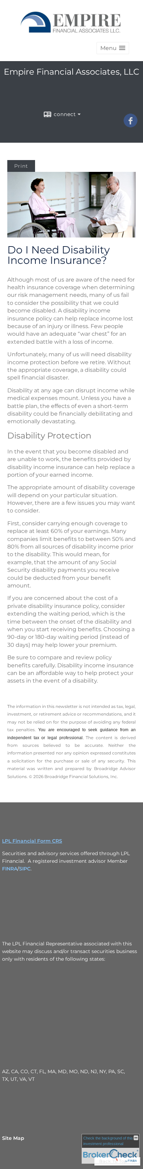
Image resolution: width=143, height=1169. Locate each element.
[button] (112, 48)
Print (21, 166)
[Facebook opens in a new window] (130, 125)
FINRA (9, 869)
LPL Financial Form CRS (32, 841)
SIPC (25, 869)
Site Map (13, 1138)
